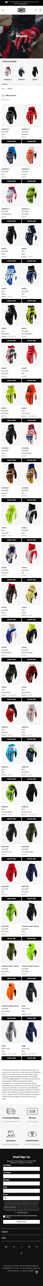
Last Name (7, 1172)
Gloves (10, 88)
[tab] (9, 61)
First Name (7, 1165)
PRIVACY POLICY (23, 1212)
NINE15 (32, 1271)
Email (5, 1187)
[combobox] (6, 1198)
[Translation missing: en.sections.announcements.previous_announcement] (3, 3)
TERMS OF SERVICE (10, 1207)
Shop (3, 88)
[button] (2, 10)
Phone (5, 1194)
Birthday (6, 1180)
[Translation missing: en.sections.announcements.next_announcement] (40, 3)
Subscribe (21, 1222)
